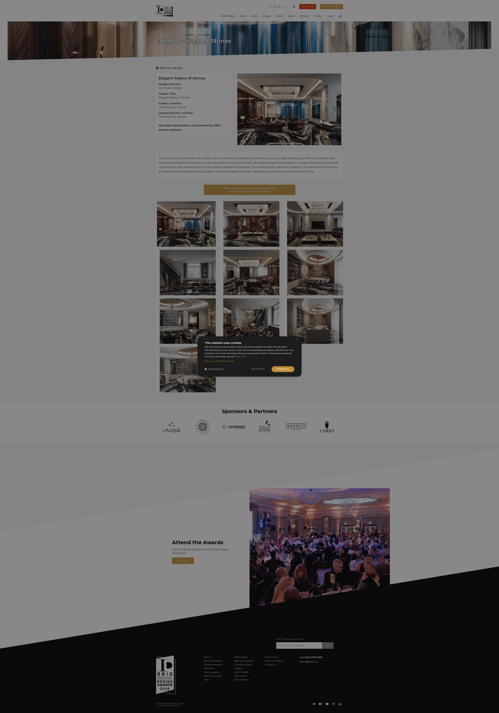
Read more (240, 356)
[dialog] (249, 356)
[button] (249, 361)
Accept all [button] (283, 369)
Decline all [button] (258, 369)
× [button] (297, 339)
